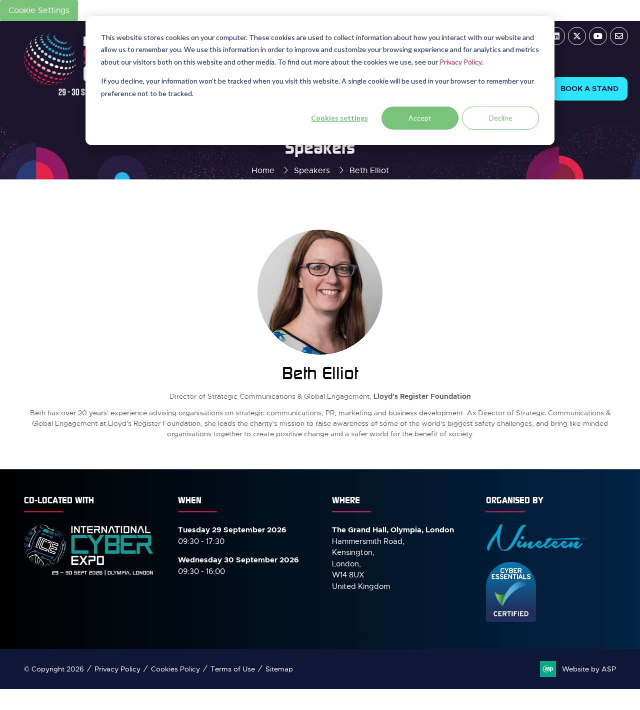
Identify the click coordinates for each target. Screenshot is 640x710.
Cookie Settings (39, 11)
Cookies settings (339, 118)
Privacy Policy (461, 62)
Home (263, 171)
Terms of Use (232, 668)
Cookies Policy (175, 668)
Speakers (312, 171)
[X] (577, 36)
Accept (420, 118)
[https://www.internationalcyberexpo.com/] (89, 574)
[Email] (619, 36)
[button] (589, 89)
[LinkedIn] (556, 36)
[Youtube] (598, 36)
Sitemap (279, 668)
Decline (500, 118)
